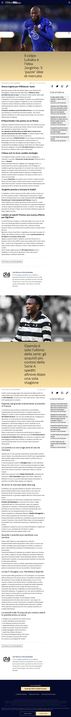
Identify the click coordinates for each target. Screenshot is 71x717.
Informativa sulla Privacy (48, 694)
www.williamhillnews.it (11, 705)
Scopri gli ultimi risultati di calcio (35, 689)
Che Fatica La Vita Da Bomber (12, 261)
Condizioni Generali (21, 694)
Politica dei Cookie (34, 694)
